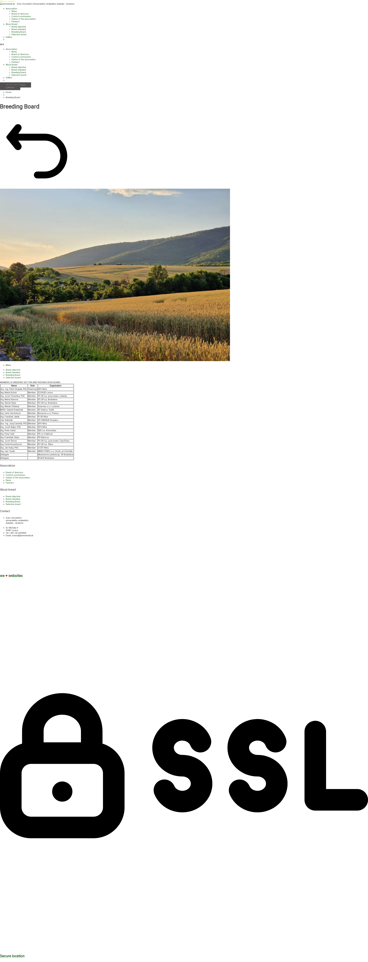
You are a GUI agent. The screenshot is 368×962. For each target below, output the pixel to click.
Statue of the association (24, 19)
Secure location (12, 956)
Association (11, 8)
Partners (16, 21)
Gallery (9, 37)
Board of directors (20, 14)
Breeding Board (19, 32)
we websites (11, 576)
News (14, 11)
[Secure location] (184, 949)
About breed (11, 24)
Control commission (21, 16)
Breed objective (19, 26)
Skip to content (7, 1)
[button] (184, 44)
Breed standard (19, 29)
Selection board (19, 34)
